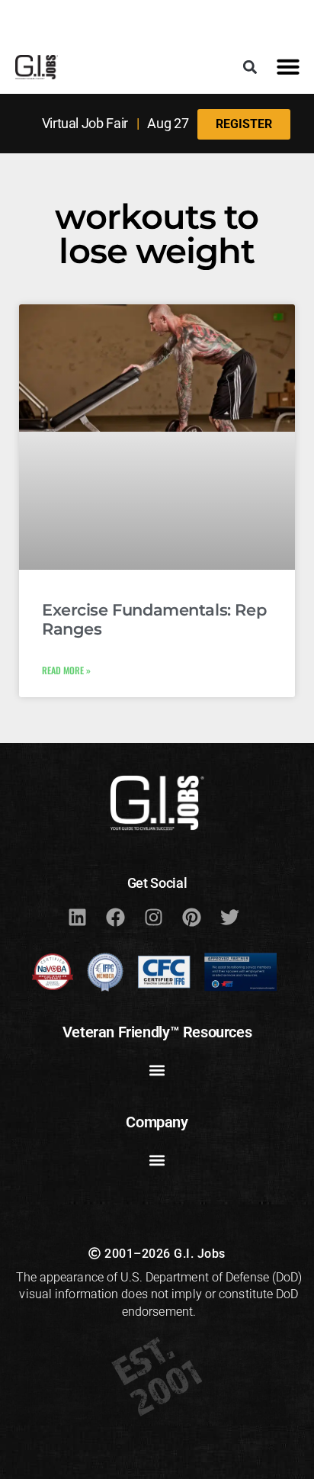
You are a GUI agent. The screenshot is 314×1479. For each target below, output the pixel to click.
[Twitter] (229, 917)
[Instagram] (153, 917)
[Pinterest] (191, 917)
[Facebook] (115, 917)
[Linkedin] (77, 917)
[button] (250, 66)
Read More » (66, 670)
